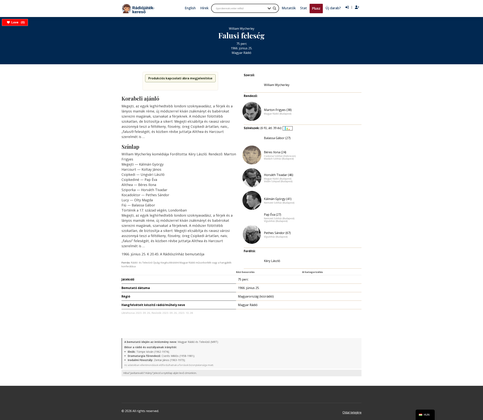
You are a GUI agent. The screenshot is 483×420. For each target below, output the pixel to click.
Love (17, 22)
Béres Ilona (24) (275, 152)
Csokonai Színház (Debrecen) (280, 156)
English (190, 8)
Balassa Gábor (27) (277, 138)
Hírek (204, 8)
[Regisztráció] (357, 7)
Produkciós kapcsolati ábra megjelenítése (180, 78)
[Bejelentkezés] (347, 7)
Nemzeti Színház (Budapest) (279, 202)
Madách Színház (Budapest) (279, 158)
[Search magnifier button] (274, 8)
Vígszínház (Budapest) (276, 221)
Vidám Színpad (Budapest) (278, 181)
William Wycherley (276, 85)
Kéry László (272, 261)
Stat (303, 8)
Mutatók (289, 8)
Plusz (316, 8)
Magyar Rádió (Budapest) (277, 113)
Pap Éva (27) (272, 214)
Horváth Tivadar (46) (278, 175)
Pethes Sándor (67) (277, 233)
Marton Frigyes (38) (278, 110)
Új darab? (333, 8)
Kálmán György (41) (277, 199)
